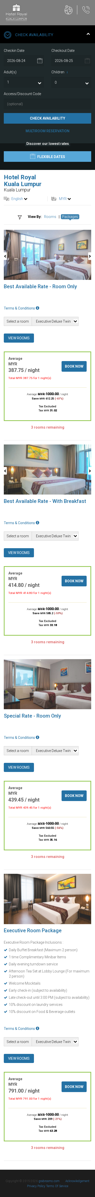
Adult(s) (10, 72)
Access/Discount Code (22, 94)
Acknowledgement (77, 1181)
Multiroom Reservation (47, 131)
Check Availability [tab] (34, 35)
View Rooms (19, 338)
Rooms (50, 217)
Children (59, 72)
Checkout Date (62, 51)
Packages (70, 217)
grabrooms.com (49, 1181)
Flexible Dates (50, 157)
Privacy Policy (36, 1186)
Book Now (74, 366)
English (17, 199)
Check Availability (47, 118)
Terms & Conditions (20, 308)
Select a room (18, 321)
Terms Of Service (57, 1186)
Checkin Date (14, 51)
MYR (63, 199)
